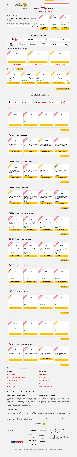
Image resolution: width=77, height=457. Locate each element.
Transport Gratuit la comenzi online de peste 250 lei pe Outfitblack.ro (61, 145)
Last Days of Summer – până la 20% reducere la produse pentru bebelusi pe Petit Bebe (61, 249)
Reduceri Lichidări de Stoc (44, 380)
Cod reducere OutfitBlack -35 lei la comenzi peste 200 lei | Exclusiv (45, 145)
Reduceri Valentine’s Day (32, 438)
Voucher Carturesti (41, 438)
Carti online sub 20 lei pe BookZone (61, 222)
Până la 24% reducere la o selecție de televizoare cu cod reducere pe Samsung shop (54, 22)
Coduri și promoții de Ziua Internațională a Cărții (16, 377)
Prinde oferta (31, 151)
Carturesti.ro (63, 25)
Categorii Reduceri (28, 8)
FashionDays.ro (42, 201)
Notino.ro (25, 201)
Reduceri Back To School (32, 440)
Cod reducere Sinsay (42, 435)
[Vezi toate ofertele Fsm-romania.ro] (54, 44)
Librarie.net (41, 253)
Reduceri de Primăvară (11, 374)
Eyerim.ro (56, 279)
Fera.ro (10, 358)
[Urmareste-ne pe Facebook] (12, 442)
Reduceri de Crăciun (32, 434)
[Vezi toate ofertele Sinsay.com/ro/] (65, 44)
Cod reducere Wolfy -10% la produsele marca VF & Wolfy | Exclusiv (57, 78)
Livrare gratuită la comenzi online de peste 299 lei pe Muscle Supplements (61, 301)
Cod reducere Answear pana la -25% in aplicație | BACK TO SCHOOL (44, 22)
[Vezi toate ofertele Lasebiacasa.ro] (46, 39)
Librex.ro (10, 227)
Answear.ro (41, 25)
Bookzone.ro (56, 227)
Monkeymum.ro (11, 253)
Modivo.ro (35, 0)
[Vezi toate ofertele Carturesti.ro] (12, 44)
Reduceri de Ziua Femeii (11, 386)
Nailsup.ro (41, 279)
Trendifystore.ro (11, 175)
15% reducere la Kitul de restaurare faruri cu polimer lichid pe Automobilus (46, 328)
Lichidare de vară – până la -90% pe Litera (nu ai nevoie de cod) (30, 223)
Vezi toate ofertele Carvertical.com (60, 64)
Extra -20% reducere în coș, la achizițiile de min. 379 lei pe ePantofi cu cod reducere (30, 119)
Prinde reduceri (65, 28)
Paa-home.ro (57, 175)
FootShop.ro (43, 0)
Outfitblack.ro (41, 149)
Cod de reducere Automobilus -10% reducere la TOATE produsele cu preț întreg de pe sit (15, 328)
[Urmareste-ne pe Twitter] (14, 442)
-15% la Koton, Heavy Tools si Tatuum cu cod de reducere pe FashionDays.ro (61, 119)
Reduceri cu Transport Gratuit (33, 444)
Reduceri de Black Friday (43, 377)
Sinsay (39, 0)
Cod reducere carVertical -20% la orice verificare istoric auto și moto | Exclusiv (59, 58)
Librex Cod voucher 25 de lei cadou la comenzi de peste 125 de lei (15, 223)
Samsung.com (53, 25)
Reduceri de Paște (31, 437)
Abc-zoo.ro (56, 358)
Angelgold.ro (26, 149)
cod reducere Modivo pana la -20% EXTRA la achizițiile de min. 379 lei (46, 119)
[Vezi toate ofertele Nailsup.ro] (14, 39)
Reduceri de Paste (42, 374)
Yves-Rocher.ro (57, 201)
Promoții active (49, 8)
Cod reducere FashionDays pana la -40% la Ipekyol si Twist (46, 197)
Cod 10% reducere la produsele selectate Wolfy (29, 301)
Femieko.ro (25, 279)
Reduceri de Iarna (42, 383)
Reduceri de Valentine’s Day (12, 380)
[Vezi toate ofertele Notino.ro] (62, 39)
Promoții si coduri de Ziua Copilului (45, 386)
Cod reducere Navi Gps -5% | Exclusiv (61, 327)
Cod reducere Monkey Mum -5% (29, 248)
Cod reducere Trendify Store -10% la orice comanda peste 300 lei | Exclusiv (28, 78)
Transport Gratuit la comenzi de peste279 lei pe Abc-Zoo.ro (60, 354)
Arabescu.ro (10, 201)
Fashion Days (17, 0)
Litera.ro (25, 227)
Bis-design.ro (41, 175)
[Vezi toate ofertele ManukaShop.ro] (44, 44)
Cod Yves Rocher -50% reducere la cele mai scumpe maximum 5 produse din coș (61, 197)
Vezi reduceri (61, 229)
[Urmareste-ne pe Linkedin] (22, 442)
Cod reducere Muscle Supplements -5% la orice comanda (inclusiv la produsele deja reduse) (46, 302)
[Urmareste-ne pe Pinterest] (18, 442)
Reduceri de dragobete (11, 383)
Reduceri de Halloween (32, 441)
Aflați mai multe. (59, 449)
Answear (21, 0)
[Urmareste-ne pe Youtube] (20, 442)
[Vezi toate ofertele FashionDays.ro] (30, 39)
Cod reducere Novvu (42, 441)
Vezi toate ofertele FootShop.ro (16, 64)
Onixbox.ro (10, 149)
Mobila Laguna (30, 0)
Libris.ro (41, 227)
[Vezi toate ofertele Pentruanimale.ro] (22, 44)
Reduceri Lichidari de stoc (32, 443)
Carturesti (25, 0)
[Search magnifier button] (69, 4)
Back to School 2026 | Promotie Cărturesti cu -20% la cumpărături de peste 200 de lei (65, 22)
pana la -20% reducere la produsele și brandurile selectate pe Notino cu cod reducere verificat (30, 197)
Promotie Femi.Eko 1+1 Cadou (29, 274)
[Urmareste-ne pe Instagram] (16, 442)
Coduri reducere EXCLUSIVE (50, 0)
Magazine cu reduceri (40, 8)
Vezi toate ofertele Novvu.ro (38, 64)
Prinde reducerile (31, 281)
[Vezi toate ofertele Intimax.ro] (33, 44)
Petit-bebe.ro (57, 253)
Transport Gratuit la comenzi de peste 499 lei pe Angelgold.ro (30, 145)
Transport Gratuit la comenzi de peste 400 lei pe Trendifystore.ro (30, 171)
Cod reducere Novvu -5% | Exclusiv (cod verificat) (37, 57)
